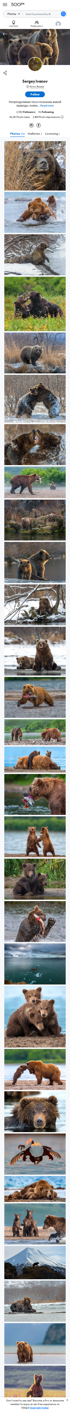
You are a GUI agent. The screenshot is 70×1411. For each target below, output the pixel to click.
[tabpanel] (35, 774)
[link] (35, 165)
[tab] (17, 133)
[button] (63, 14)
